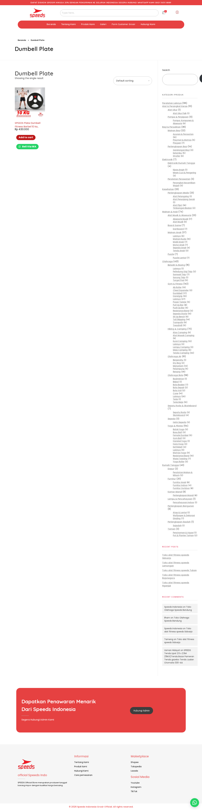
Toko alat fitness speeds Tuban (179, 570)
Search (166, 70)
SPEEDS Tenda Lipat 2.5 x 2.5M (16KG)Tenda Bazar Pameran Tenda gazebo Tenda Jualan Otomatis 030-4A (179, 656)
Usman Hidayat (172, 650)
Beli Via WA (29, 146)
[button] (194, 802)
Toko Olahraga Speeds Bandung (178, 608)
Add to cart (26, 137)
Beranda (22, 40)
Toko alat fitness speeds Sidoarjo (178, 630)
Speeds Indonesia (173, 606)
